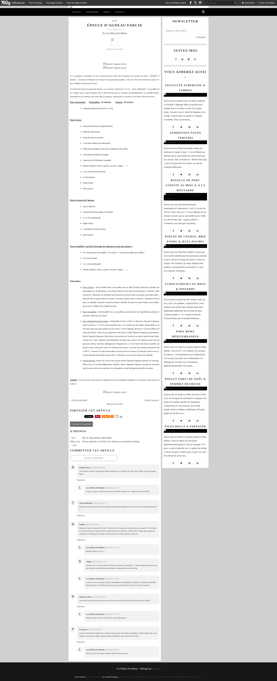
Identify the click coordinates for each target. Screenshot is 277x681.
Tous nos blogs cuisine (175, 3)
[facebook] (190, 2)
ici (133, 97)
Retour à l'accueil (115, 404)
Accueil (76, 12)
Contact (119, 12)
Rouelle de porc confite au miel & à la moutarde (185, 185)
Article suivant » (151, 400)
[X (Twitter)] (195, 2)
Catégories (92, 12)
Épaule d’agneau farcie (114, 25)
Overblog (156, 668)
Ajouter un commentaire (93, 458)
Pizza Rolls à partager (185, 426)
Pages (107, 12)
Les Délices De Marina (107, 441)
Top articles (124, 677)
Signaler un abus (145, 677)
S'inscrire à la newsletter (81, 424)
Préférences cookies (194, 677)
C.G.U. (157, 677)
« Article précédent (78, 400)
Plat (114, 21)
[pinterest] (200, 2)
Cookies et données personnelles (174, 677)
